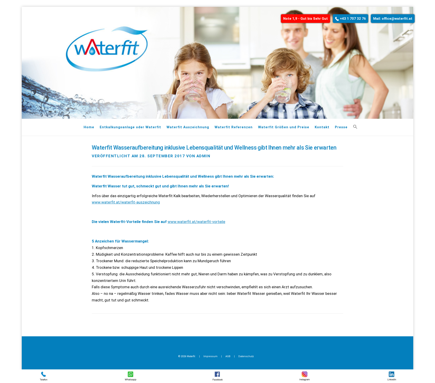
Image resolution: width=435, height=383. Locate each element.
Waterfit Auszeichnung (188, 127)
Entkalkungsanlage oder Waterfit (130, 127)
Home (89, 127)
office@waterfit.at (392, 19)
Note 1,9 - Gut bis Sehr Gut (305, 19)
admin (203, 156)
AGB (227, 356)
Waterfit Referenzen (234, 127)
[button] (355, 127)
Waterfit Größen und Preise (283, 127)
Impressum (210, 356)
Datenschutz (246, 356)
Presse (341, 127)
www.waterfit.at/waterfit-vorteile (196, 221)
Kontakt (322, 127)
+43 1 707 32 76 (353, 19)
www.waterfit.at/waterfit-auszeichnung (126, 202)
